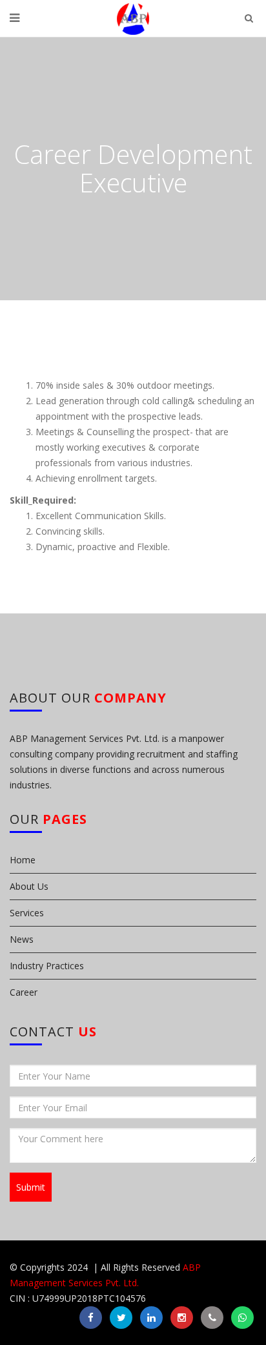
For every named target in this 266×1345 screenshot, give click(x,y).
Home (23, 860)
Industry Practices (47, 966)
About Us (29, 886)
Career (23, 992)
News (22, 939)
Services (27, 913)
